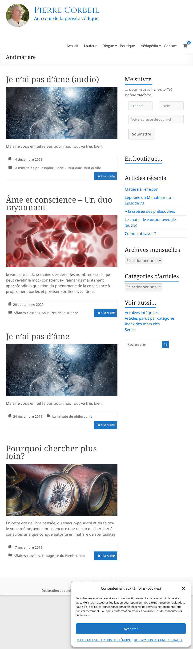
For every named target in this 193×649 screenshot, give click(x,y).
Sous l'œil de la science (60, 312)
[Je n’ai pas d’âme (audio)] (62, 90)
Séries (130, 329)
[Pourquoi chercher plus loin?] (62, 467)
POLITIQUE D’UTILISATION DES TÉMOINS (104, 640)
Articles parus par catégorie (149, 318)
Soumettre (141, 134)
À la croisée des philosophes (150, 211)
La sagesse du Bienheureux (63, 555)
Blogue (108, 45)
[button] (183, 588)
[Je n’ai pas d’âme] (62, 347)
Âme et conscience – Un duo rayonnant (59, 203)
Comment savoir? (140, 233)
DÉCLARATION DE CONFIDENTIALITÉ (158, 640)
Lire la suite (105, 176)
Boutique (127, 45)
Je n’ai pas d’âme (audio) (52, 79)
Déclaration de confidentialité (63, 590)
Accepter (131, 628)
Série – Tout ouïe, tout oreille (78, 168)
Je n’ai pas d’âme (37, 336)
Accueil (72, 45)
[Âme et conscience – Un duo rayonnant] (62, 218)
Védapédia (149, 45)
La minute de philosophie (34, 168)
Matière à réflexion (141, 189)
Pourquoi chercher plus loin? (51, 452)
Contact (170, 45)
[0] (185, 45)
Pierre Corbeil (66, 10)
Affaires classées (27, 312)
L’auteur (90, 45)
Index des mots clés (142, 324)
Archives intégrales (142, 312)
